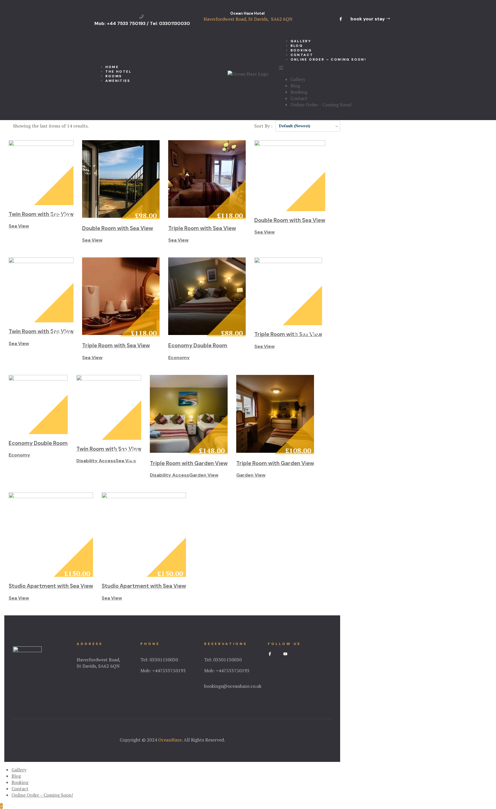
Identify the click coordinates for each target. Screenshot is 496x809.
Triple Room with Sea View (202, 228)
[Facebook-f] (341, 19)
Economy (179, 358)
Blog (295, 85)
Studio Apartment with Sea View (51, 586)
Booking (298, 92)
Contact (298, 98)
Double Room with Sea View (117, 228)
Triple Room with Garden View (189, 463)
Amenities (117, 80)
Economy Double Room (197, 345)
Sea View (19, 226)
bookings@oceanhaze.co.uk (232, 686)
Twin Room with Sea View (41, 214)
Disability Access (96, 461)
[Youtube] (285, 654)
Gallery (297, 79)
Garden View (203, 475)
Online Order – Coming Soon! (328, 59)
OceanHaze (170, 740)
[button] (370, 19)
